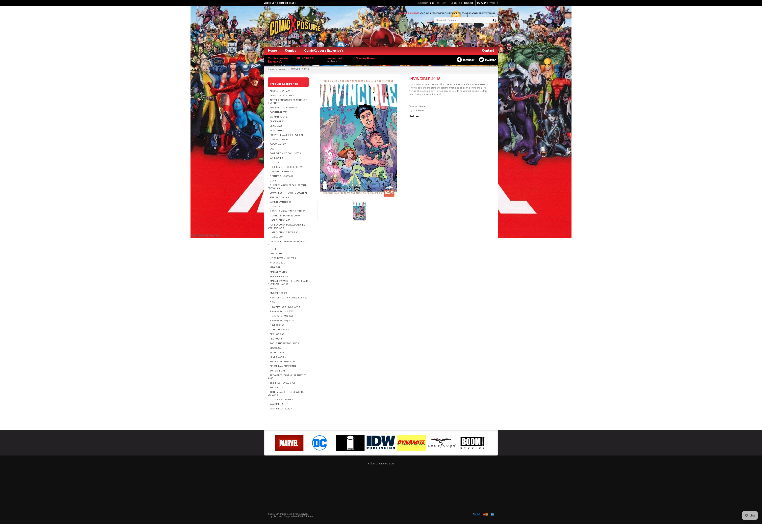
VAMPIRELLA (276, 404)
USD (432, 3)
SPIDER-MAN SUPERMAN (283, 366)
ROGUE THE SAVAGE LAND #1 (285, 343)
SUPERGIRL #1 (277, 371)
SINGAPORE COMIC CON (282, 361)
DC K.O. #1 (275, 162)
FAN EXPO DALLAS (279, 197)
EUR (438, 3)
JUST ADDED (277, 253)
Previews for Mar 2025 (281, 316)
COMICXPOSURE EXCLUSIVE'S (285, 153)
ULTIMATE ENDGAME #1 (282, 399)
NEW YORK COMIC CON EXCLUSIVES (288, 297)
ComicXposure (281, 513)
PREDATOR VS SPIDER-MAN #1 (286, 307)
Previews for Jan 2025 (281, 311)
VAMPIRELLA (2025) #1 (281, 408)
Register (468, 3)
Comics (290, 50)
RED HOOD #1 (277, 334)
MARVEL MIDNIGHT (280, 272)
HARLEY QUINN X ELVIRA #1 (284, 232)
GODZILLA (275, 206)
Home (272, 50)
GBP (444, 3)
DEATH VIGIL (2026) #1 (281, 176)
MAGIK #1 (275, 267)
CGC (272, 149)
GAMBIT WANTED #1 (280, 202)
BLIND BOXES (277, 130)
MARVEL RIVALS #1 (280, 276)
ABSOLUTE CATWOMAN (282, 95)
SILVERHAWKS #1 (279, 357)
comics (283, 69)
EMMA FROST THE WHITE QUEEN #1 (288, 193)
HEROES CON (276, 237)
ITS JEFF (274, 249)
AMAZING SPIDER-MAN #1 (283, 107)
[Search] (494, 20)
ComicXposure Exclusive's (324, 50)
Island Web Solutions (303, 516)
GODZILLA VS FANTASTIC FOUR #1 (287, 211)
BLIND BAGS (276, 126)
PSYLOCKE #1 (277, 325)
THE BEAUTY (276, 387)
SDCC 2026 (275, 348)
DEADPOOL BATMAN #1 (282, 171)
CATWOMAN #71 (278, 144)
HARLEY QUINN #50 (280, 220)
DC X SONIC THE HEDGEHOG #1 (286, 167)
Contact (488, 50)
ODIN (272, 302)
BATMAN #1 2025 (278, 112)
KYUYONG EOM (278, 263)
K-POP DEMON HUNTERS (283, 258)
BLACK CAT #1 (277, 121)
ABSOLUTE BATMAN (280, 91)
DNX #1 (274, 180)
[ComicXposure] (293, 26)
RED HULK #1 (277, 339)
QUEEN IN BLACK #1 (280, 329)
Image (422, 106)
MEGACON (275, 288)
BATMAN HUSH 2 (278, 117)
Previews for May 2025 (281, 320)
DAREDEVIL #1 (277, 158)
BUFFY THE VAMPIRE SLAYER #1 (286, 135)
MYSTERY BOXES (279, 293)
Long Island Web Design (279, 516)
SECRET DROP (277, 352)
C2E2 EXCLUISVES (279, 139)
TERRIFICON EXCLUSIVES (282, 383)
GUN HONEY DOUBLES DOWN (285, 215)
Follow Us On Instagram (381, 463)
